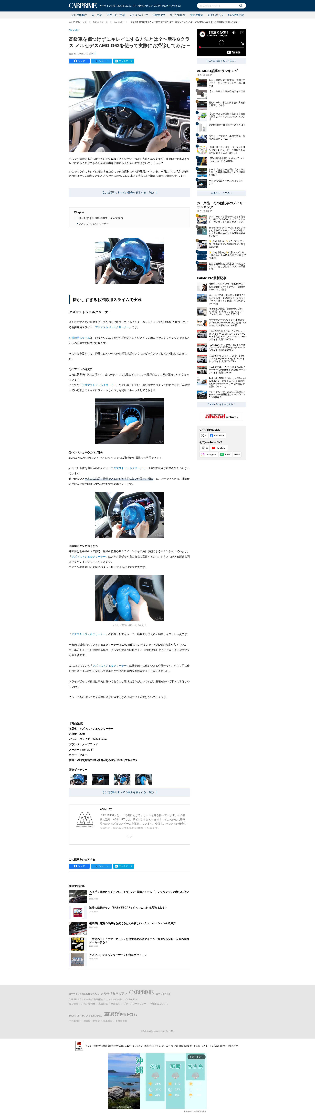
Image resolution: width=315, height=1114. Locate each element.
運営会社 (73, 1003)
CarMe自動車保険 (93, 999)
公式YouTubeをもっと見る (220, 61)
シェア (81, 61)
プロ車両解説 (79, 15)
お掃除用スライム (79, 337)
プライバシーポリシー (134, 1003)
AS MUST (119, 22)
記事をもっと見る (220, 193)
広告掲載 (103, 1003)
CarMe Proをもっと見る (220, 404)
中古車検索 (196, 15)
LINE (227, 454)
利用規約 (115, 1003)
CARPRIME (75, 999)
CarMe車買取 (236, 15)
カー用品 (97, 15)
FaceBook (219, 435)
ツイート (103, 61)
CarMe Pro (159, 15)
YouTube (221, 448)
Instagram (211, 454)
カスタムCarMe (114, 999)
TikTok (237, 454)
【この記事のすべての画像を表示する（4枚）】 (129, 192)
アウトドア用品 (116, 15)
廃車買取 (107, 1021)
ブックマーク (126, 61)
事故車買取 (121, 1021)
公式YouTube (178, 15)
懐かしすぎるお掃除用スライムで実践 (101, 218)
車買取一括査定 (92, 1021)
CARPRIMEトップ (78, 22)
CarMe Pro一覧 (100, 22)
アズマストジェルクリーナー (94, 223)
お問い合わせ (216, 15)
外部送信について (159, 1003)
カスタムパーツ (139, 15)
